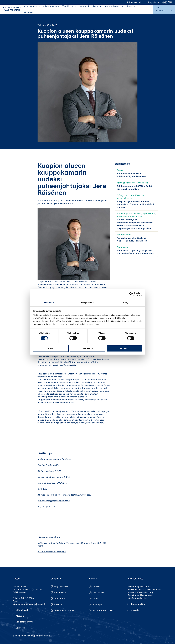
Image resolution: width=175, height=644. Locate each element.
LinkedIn (135, 610)
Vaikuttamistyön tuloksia (104, 610)
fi (166, 2)
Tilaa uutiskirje (138, 604)
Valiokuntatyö (136, 216)
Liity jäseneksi (160, 9)
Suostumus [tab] (49, 302)
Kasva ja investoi (112, 6)
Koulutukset (60, 592)
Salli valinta (87, 348)
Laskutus (20, 628)
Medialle (20, 616)
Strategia (97, 604)
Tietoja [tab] (126, 302)
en (170, 2)
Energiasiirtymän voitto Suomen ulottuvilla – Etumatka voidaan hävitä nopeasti (136, 204)
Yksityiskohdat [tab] (87, 302)
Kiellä (50, 348)
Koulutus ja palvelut (89, 6)
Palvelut (58, 604)
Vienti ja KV (67, 6)
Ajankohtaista (30, 6)
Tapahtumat (60, 598)
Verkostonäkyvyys (24, 622)
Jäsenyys (28, 12)
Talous (120, 170)
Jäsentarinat (123, 216)
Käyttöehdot (156, 636)
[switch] (73, 338)
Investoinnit (98, 592)
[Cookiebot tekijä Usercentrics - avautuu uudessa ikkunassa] (131, 294)
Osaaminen (122, 247)
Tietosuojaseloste (139, 636)
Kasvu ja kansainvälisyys (129, 183)
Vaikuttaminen (50, 6)
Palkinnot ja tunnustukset (129, 213)
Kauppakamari (124, 234)
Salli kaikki (124, 348)
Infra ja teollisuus (125, 195)
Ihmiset (96, 586)
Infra (95, 598)
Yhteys (129, 6)
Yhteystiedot (153, 2)
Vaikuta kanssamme (64, 610)
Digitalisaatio (148, 213)
